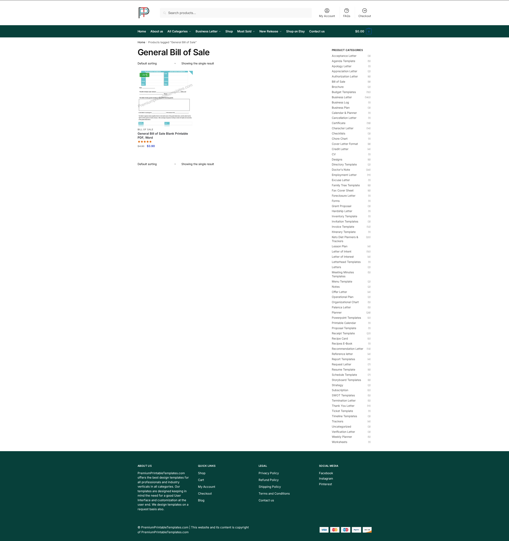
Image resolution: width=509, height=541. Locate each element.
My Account (327, 16)
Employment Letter (344, 174)
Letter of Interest (343, 256)
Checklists (338, 133)
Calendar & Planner (344, 112)
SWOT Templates (343, 395)
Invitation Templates (345, 221)
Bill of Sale (145, 129)
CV (334, 154)
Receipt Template (343, 333)
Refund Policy (269, 480)
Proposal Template (344, 328)
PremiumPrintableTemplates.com (164, 527)
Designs (337, 159)
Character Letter (342, 128)
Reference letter (342, 354)
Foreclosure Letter (343, 195)
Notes (336, 286)
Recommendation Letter (347, 348)
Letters (336, 267)
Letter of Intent (341, 251)
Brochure (338, 86)
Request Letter (341, 364)
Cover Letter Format (345, 143)
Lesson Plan (339, 246)
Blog (201, 500)
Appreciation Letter (344, 71)
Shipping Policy (270, 487)
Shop (201, 473)
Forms (336, 200)
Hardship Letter (342, 211)
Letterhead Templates (346, 261)
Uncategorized (341, 426)
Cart (201, 480)
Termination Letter (344, 400)
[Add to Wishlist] (188, 76)
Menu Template (342, 281)
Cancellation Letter (344, 117)
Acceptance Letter (344, 55)
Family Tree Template (346, 185)
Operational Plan (342, 297)
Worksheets (339, 442)
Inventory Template (344, 216)
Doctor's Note (341, 169)
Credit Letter (340, 149)
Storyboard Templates (346, 380)
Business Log (340, 102)
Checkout (364, 16)
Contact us (266, 500)
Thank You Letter (343, 405)
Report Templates (343, 359)
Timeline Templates (344, 416)
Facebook (326, 473)
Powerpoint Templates (346, 317)
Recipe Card (340, 338)
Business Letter (342, 97)
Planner (337, 312)
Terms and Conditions (274, 493)
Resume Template (343, 369)
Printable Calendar (344, 323)
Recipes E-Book (342, 343)
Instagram (326, 478)
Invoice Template (343, 226)
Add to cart (165, 154)
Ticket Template (342, 411)
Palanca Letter (341, 307)
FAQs (346, 16)
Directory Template (344, 164)
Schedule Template (344, 374)
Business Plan (341, 107)
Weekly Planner (342, 436)
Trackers (337, 421)
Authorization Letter (345, 76)
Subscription (340, 390)
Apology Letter (341, 66)
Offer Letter (339, 292)
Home (141, 42)
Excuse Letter (341, 180)
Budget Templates (344, 92)
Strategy (337, 385)
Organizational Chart (345, 302)
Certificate (338, 123)
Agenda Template (343, 61)
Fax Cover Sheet (343, 190)
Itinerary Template (344, 231)
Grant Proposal (341, 206)
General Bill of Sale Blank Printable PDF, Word (163, 135)
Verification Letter (343, 431)
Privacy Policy (269, 473)
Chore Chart (340, 138)
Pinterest (325, 484)
